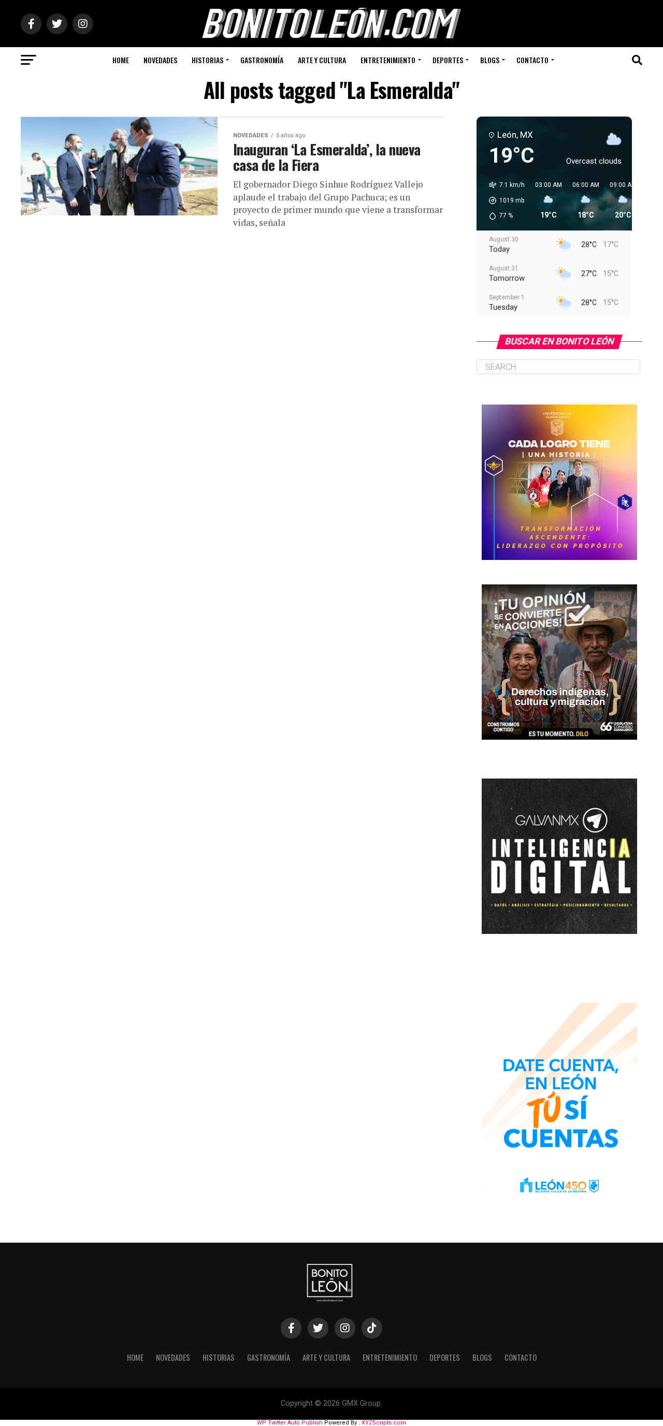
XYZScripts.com (384, 1422)
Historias (207, 59)
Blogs (489, 59)
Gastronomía (261, 59)
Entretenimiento (388, 59)
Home (120, 59)
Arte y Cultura (322, 59)
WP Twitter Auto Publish (290, 1422)
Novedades (160, 59)
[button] (503, 200)
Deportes (448, 59)
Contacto (532, 59)
